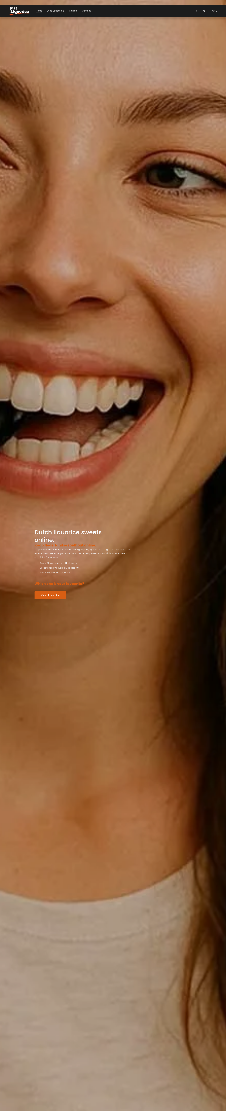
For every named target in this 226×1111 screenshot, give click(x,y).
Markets (73, 10)
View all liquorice (50, 595)
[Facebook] (196, 11)
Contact (86, 10)
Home (39, 10)
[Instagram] (203, 11)
